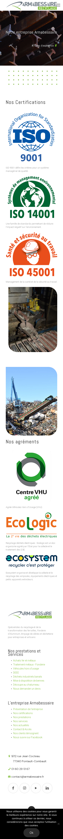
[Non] (58, 824)
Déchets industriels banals (27, 676)
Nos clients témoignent (25, 733)
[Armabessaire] (31, 5)
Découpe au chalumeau (26, 684)
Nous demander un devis (27, 688)
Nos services (20, 721)
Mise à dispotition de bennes (28, 680)
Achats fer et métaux (24, 660)
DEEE (16, 672)
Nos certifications (23, 713)
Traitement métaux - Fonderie (29, 664)
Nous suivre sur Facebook (27, 737)
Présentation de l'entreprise (28, 709)
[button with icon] (13, 788)
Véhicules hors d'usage (26, 668)
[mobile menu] (58, 5)
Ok (31, 832)
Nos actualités (21, 725)
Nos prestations (22, 717)
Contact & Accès (22, 729)
